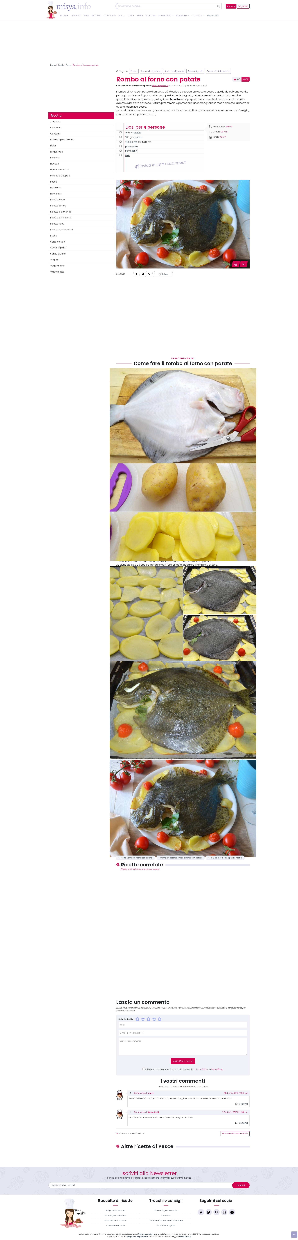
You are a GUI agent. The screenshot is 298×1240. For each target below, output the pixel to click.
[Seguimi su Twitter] (209, 1212)
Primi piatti (56, 193)
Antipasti (76, 15)
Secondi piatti (58, 247)
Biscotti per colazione (115, 1216)
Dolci (121, 15)
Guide (139, 15)
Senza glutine (58, 253)
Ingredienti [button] (165, 15)
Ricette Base (57, 199)
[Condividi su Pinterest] (149, 273)
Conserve (55, 127)
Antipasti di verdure (115, 1210)
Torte (130, 15)
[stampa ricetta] (236, 264)
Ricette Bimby (58, 205)
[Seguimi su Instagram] (224, 1212)
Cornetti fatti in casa (115, 1220)
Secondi (97, 15)
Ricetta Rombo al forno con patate (136, 858)
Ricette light (57, 223)
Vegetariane (57, 265)
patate (138, 137)
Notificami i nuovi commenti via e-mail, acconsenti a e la (184, 1069)
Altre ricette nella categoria (183, 1157)
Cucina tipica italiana (62, 139)
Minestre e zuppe (60, 175)
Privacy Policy (200, 1069)
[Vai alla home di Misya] (69, 10)
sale (127, 155)
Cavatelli (165, 1216)
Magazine (213, 15)
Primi (86, 15)
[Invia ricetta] (243, 264)
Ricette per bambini (61, 229)
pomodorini (131, 151)
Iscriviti (241, 1185)
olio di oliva (131, 142)
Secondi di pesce (150, 71)
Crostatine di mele (115, 1225)
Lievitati (54, 163)
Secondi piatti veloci (218, 71)
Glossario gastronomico (166, 1210)
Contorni (110, 15)
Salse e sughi (57, 241)
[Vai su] (294, 1234)
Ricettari (151, 15)
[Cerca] (218, 6)
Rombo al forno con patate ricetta (226, 858)
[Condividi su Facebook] (136, 273)
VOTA (245, 79)
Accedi (231, 6)
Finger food (56, 151)
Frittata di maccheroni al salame (166, 1220)
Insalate (54, 157)
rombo (137, 132)
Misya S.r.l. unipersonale (137, 1236)
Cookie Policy (217, 1069)
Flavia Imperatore (160, 86)
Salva (164, 274)
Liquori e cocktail (59, 169)
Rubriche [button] (181, 15)
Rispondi (243, 1103)
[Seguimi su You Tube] (232, 1212)
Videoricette (57, 271)
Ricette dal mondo (61, 211)
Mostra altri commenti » (235, 1133)
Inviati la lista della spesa (162, 164)
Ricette (64, 15)
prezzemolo (131, 146)
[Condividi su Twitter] (143, 273)
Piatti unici (55, 187)
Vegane (54, 259)
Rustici (53, 235)
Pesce (68, 65)
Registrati (243, 6)
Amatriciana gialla (166, 1225)
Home (53, 65)
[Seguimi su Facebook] (201, 1212)
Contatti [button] (197, 15)
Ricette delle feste (60, 217)
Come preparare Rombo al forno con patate (181, 858)
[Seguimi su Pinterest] (216, 1212)
